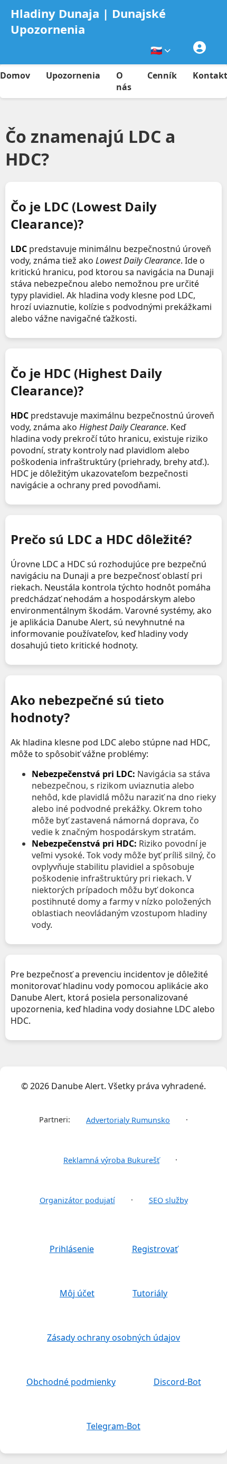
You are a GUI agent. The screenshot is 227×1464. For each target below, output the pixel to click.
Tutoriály (150, 1293)
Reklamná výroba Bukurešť (111, 1160)
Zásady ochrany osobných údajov (113, 1337)
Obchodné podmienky (71, 1382)
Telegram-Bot (113, 1426)
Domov (15, 75)
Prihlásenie (72, 1249)
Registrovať (155, 1249)
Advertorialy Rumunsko (128, 1120)
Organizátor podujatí (77, 1200)
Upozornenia (73, 75)
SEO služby (168, 1200)
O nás (123, 81)
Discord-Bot (177, 1382)
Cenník (162, 75)
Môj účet (77, 1293)
